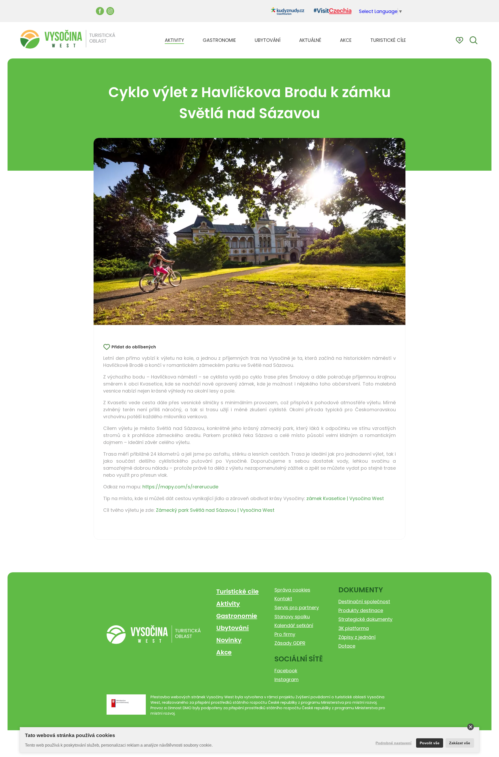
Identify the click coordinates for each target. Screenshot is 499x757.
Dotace (346, 646)
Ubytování (232, 627)
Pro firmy (284, 634)
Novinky (228, 640)
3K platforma (353, 628)
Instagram (286, 679)
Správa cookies (292, 590)
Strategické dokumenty (365, 619)
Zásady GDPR (289, 643)
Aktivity (228, 603)
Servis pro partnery (296, 607)
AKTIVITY (174, 40)
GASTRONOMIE (219, 40)
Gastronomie (236, 616)
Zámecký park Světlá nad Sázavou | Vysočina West (215, 510)
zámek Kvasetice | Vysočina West (345, 498)
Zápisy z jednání (357, 637)
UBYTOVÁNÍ (267, 40)
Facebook (285, 670)
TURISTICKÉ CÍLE (388, 40)
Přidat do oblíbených (133, 347)
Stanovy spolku (292, 616)
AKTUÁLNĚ (310, 40)
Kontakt (283, 598)
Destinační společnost (364, 601)
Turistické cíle (237, 591)
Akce (224, 652)
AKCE (346, 40)
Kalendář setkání (293, 625)
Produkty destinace (360, 610)
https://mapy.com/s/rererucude (180, 486)
